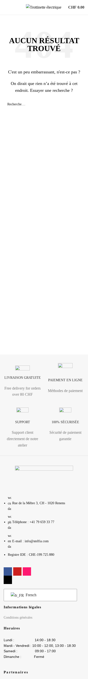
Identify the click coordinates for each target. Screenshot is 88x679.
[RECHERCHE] (78, 104)
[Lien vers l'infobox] (23, 383)
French (30, 595)
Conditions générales (18, 617)
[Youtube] (17, 571)
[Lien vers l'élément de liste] (44, 528)
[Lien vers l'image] (44, 477)
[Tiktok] (8, 580)
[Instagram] (27, 571)
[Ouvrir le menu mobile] (5, 7)
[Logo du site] (43, 7)
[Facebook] (8, 571)
